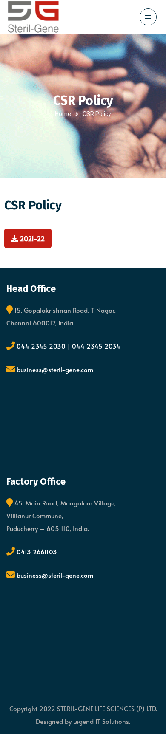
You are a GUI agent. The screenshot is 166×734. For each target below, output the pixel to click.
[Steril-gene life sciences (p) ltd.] (33, 17)
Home (63, 113)
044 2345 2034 (96, 346)
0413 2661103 (37, 551)
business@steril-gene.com (55, 369)
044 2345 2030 (42, 346)
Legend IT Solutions (101, 721)
